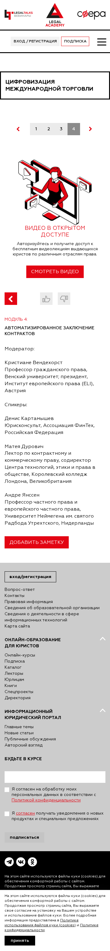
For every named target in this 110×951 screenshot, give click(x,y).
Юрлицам (14, 680)
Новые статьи (19, 733)
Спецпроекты (19, 692)
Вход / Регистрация (35, 41)
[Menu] (101, 41)
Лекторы (14, 673)
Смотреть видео (55, 271)
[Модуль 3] (11, 298)
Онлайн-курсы (20, 655)
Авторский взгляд (23, 745)
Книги (11, 686)
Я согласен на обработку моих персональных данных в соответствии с (54, 794)
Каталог (13, 667)
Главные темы (19, 727)
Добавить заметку (36, 542)
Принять (20, 940)
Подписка (75, 41)
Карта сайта (17, 626)
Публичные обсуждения (30, 739)
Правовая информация (29, 602)
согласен (25, 813)
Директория (18, 698)
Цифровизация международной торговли (49, 85)
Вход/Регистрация (30, 576)
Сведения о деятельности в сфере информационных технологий (42, 617)
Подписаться (24, 837)
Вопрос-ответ (20, 590)
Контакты (14, 596)
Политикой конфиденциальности (46, 800)
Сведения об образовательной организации (52, 608)
